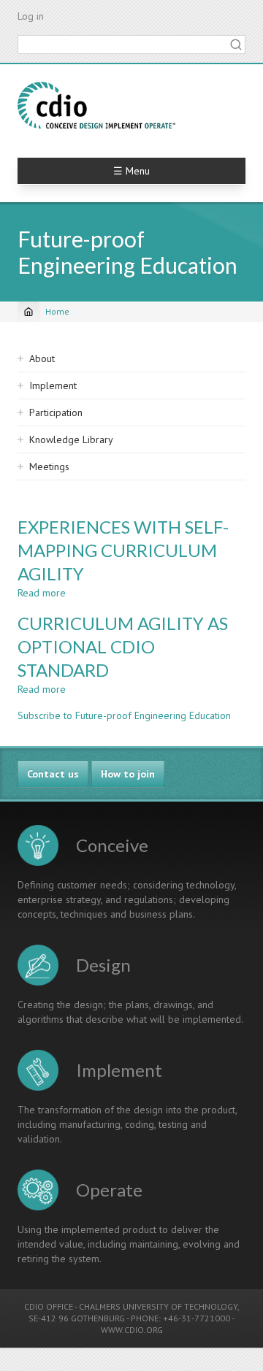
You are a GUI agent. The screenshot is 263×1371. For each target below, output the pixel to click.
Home (57, 311)
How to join (128, 773)
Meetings (49, 466)
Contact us (53, 773)
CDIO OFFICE (48, 1306)
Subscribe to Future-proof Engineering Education (124, 715)
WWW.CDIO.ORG (132, 1329)
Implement (53, 385)
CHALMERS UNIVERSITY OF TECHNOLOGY (158, 1306)
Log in (31, 16)
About (42, 358)
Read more (42, 592)
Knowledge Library (71, 439)
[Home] (96, 105)
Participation (56, 412)
